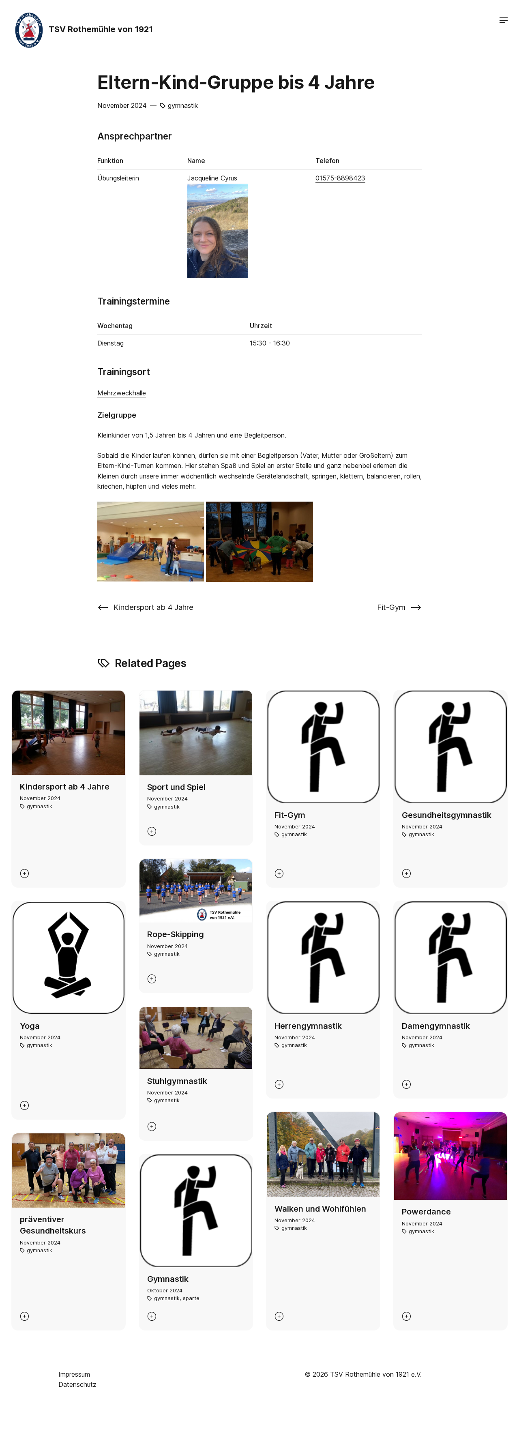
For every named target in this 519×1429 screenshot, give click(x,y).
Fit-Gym (290, 815)
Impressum (74, 1374)
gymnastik (183, 105)
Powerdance (426, 1212)
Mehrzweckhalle (121, 393)
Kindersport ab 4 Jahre (64, 787)
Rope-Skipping (175, 934)
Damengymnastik (436, 1026)
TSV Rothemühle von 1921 (100, 29)
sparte (191, 1298)
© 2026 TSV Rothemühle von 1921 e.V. (363, 1374)
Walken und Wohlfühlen (320, 1209)
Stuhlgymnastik (177, 1081)
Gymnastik (168, 1279)
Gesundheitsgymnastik (446, 815)
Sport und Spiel (176, 787)
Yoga (30, 1026)
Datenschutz (77, 1384)
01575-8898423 (340, 178)
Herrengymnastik (308, 1026)
